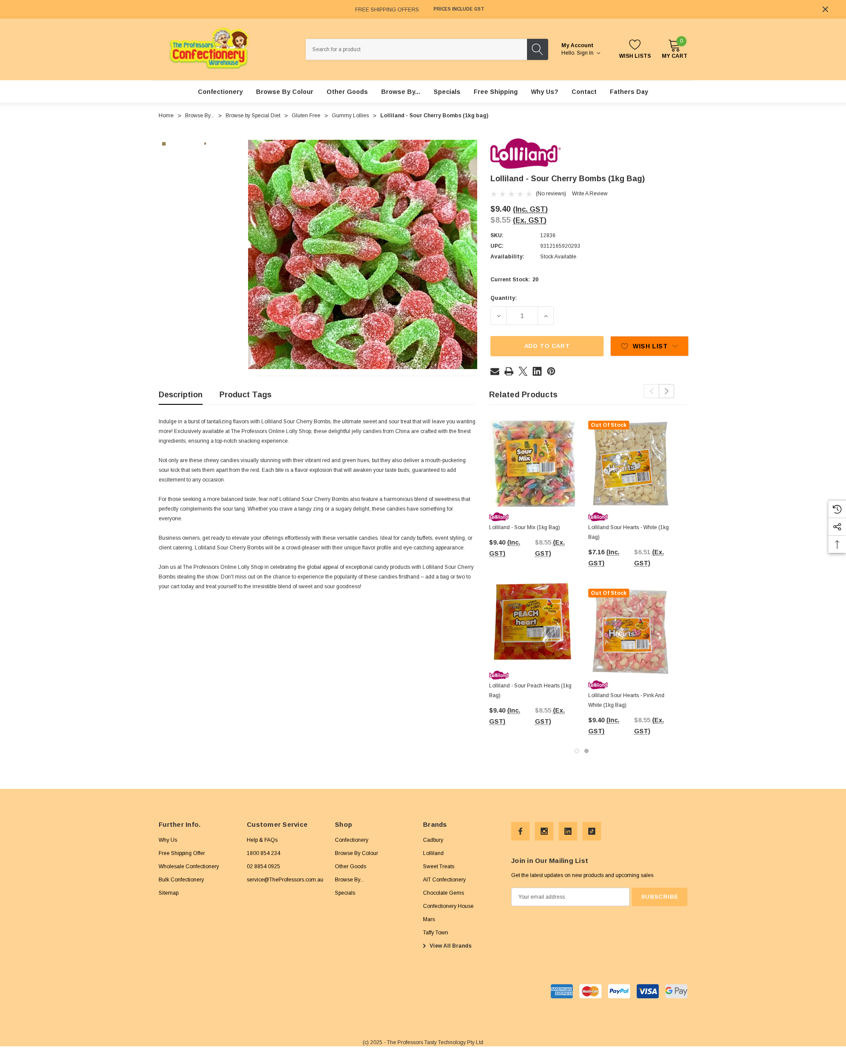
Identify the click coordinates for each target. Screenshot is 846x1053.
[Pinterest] (551, 371)
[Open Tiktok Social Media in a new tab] (592, 831)
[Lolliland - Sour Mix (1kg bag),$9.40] (532, 464)
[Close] (825, 9)
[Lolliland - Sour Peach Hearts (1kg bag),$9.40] (532, 622)
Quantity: (503, 298)
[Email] (494, 371)
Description (181, 394)
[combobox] (416, 49)
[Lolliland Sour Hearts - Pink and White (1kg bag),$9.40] (631, 632)
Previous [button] (651, 391)
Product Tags (245, 394)
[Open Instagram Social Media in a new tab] (544, 831)
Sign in (586, 53)
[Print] (509, 371)
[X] (523, 371)
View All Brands (449, 946)
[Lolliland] (525, 153)
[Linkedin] (537, 371)
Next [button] (666, 391)
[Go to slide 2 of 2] (586, 751)
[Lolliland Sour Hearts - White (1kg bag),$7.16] (631, 464)
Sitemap (168, 893)
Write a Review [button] (590, 193)
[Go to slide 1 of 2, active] (577, 751)
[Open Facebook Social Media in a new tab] (520, 831)
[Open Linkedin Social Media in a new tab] (568, 831)
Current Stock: (514, 279)
